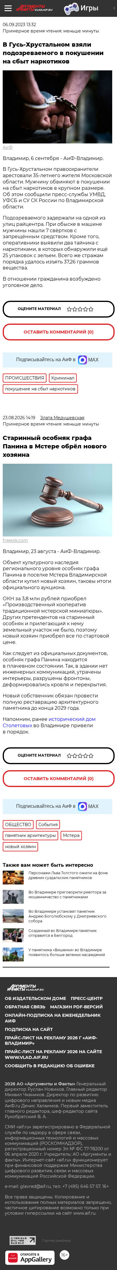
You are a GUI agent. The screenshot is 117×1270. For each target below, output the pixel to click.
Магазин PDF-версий (76, 1007)
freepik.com (15, 540)
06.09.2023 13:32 (19, 24)
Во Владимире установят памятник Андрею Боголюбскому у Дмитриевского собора (67, 916)
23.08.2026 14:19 (19, 417)
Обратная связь (25, 1007)
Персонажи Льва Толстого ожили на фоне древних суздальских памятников (68, 875)
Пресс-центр (87, 998)
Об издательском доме (35, 998)
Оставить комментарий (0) (59, 332)
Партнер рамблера (56, 1240)
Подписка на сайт (29, 1029)
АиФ (8, 147)
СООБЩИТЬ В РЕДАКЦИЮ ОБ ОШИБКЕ (49, 1066)
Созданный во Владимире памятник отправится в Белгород (62, 933)
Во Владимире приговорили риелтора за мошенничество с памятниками (67, 894)
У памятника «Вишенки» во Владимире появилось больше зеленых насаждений (66, 952)
